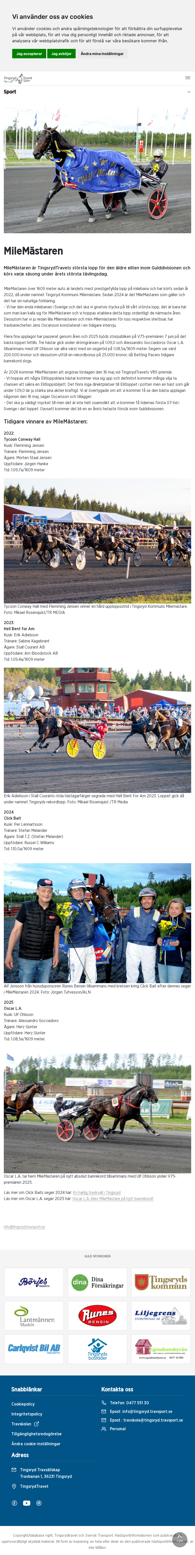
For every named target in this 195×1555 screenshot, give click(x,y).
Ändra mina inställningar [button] (102, 53)
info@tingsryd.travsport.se (24, 1227)
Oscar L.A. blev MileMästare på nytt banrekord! (113, 1199)
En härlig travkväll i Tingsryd (97, 1193)
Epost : (146, 1420)
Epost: (140, 1412)
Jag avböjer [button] (61, 53)
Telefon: (129, 1403)
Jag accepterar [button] (29, 53)
